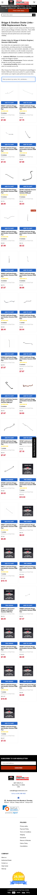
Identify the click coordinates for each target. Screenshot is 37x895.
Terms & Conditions (25, 832)
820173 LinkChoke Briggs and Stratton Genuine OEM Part (9, 686)
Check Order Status (18, 10)
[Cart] (34, 2)
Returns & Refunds (25, 840)
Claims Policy (24, 843)
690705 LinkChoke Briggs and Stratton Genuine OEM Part (28, 233)
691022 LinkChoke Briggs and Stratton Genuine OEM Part (9, 191)
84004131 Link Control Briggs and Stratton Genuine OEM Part (7, 610)
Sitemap (3, 869)
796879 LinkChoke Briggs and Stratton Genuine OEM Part (28, 275)
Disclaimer (23, 837)
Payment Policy (24, 829)
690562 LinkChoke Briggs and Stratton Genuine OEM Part (9, 728)
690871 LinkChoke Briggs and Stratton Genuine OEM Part (9, 526)
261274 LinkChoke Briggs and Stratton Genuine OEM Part (28, 526)
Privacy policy (24, 826)
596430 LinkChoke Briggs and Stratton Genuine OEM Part (28, 316)
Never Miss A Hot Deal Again (34, 447)
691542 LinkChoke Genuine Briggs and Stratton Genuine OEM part (28, 191)
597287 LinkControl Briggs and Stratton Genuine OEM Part (28, 442)
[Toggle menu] (2, 2)
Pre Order (9, 480)
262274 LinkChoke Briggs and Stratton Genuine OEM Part (28, 400)
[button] (11, 809)
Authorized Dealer (6, 860)
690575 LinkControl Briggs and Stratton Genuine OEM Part (28, 568)
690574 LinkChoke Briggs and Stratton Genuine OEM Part (9, 568)
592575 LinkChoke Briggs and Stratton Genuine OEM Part (28, 149)
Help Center (4, 866)
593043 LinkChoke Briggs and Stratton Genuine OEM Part (9, 275)
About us (3, 857)
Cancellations (24, 846)
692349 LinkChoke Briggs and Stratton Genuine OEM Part (28, 484)
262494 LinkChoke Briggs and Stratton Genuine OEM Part (28, 648)
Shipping (22, 835)
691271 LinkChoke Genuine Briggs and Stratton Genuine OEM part (9, 400)
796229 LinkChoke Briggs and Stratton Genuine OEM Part (28, 107)
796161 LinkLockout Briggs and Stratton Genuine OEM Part (28, 686)
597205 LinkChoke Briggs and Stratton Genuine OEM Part (9, 484)
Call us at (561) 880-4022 (24, 8)
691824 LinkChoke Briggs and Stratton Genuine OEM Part (9, 316)
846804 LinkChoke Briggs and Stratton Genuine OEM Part (28, 610)
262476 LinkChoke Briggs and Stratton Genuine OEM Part (9, 648)
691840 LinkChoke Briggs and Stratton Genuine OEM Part (9, 149)
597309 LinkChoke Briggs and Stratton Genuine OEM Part (9, 442)
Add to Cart (9, 103)
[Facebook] (18, 797)
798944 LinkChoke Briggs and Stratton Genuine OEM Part (9, 233)
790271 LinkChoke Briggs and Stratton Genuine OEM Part (28, 358)
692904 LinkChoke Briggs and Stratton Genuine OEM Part (9, 358)
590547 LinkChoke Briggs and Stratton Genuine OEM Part (9, 107)
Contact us (4, 863)
